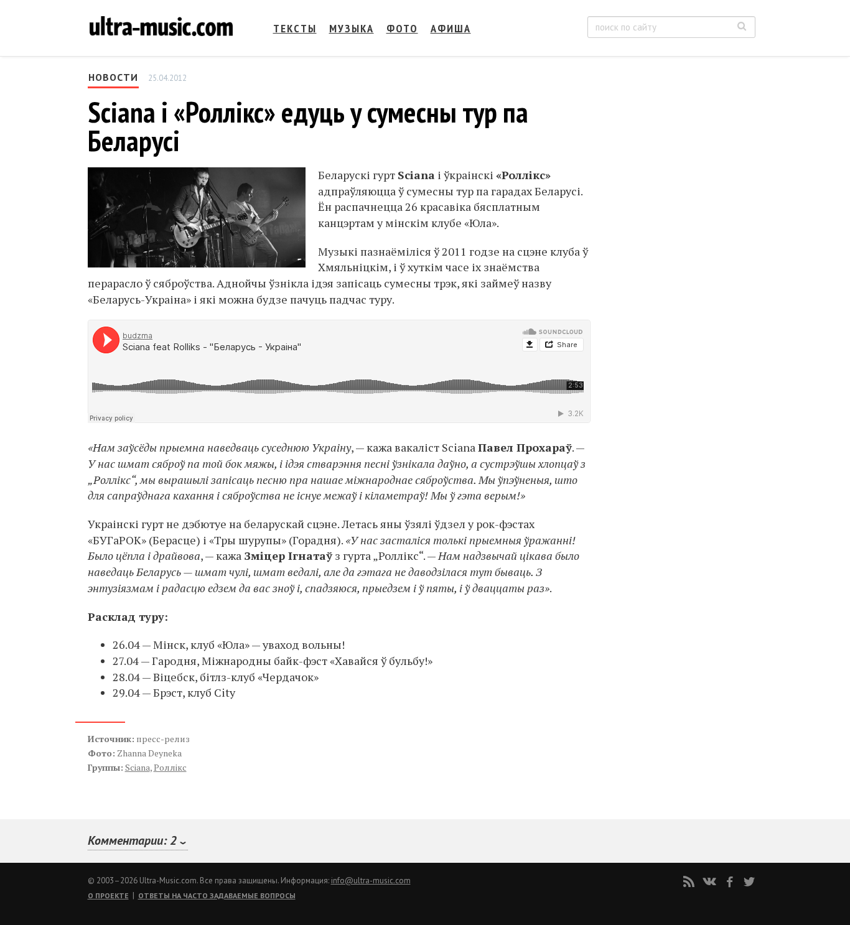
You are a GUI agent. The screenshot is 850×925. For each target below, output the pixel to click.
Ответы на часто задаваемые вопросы (217, 895)
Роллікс (170, 767)
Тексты (295, 28)
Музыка (351, 28)
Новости (113, 77)
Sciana (137, 767)
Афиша (451, 28)
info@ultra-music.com (371, 880)
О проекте (108, 895)
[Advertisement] (680, 193)
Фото (402, 28)
